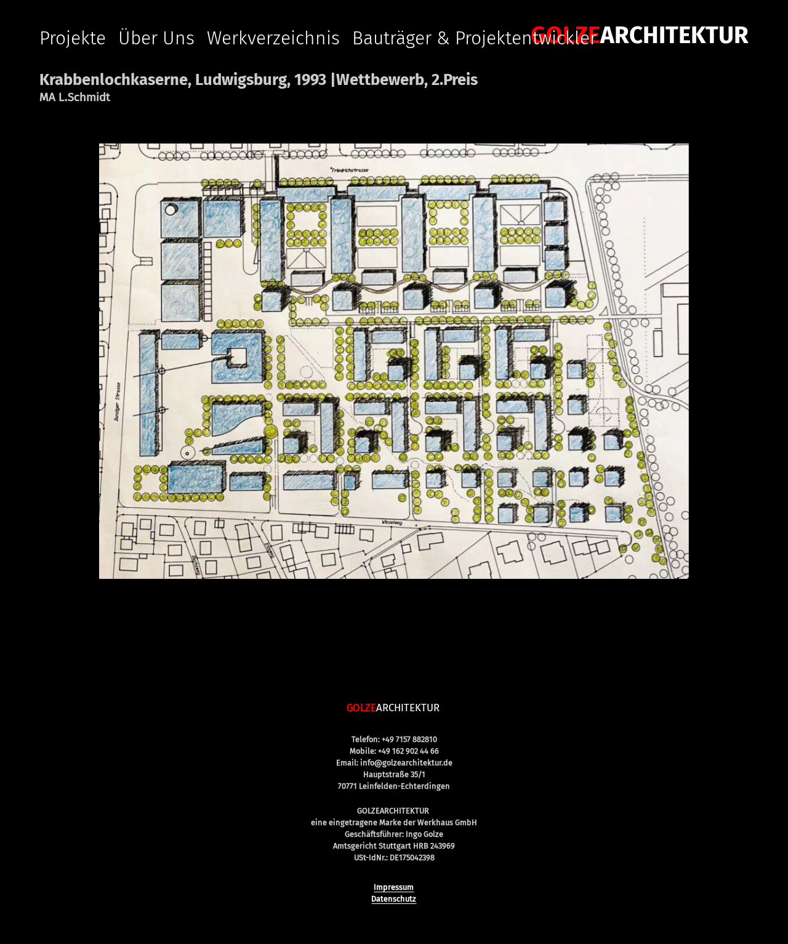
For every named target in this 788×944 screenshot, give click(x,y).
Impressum (394, 887)
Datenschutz (393, 898)
